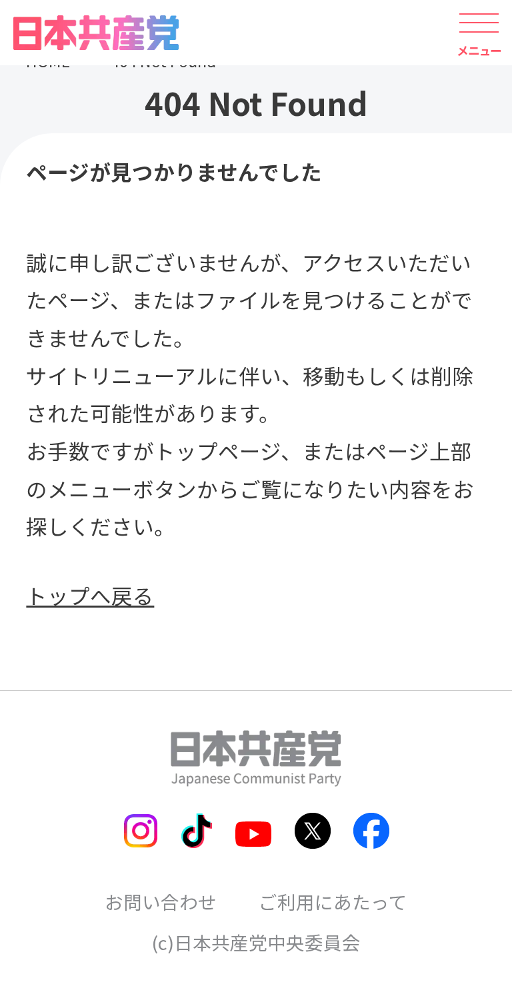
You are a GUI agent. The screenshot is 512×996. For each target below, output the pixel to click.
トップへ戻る (90, 595)
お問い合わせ (161, 901)
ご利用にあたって (333, 901)
